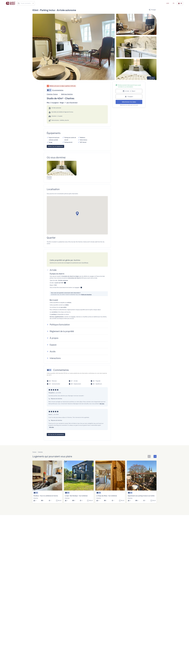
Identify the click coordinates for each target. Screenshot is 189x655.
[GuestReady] (10, 3)
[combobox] (26, 3)
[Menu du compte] (180, 3)
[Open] (33, 3)
